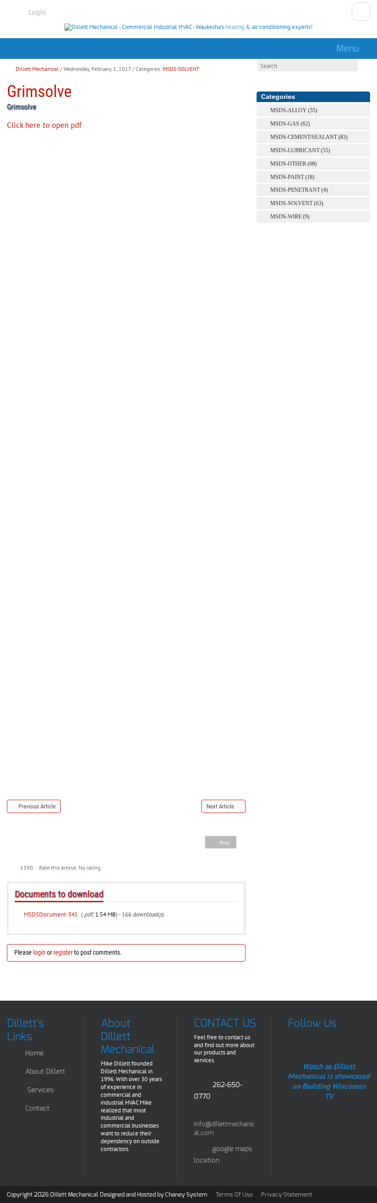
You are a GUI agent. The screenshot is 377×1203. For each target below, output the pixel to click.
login (39, 952)
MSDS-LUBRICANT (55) (300, 150)
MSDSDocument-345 (51, 914)
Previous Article (37, 806)
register (63, 952)
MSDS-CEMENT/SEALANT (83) (309, 137)
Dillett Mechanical (37, 68)
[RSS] (365, 110)
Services (40, 1089)
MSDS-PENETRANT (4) (299, 190)
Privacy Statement (286, 1194)
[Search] (264, 78)
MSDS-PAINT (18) (292, 177)
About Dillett (45, 1071)
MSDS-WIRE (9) (289, 216)
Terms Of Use (234, 1194)
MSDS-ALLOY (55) (293, 110)
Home (34, 1053)
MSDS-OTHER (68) (293, 163)
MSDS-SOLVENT (181, 68)
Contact (37, 1108)
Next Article (220, 806)
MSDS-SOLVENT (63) (296, 203)
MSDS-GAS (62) (290, 123)
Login (37, 12)
